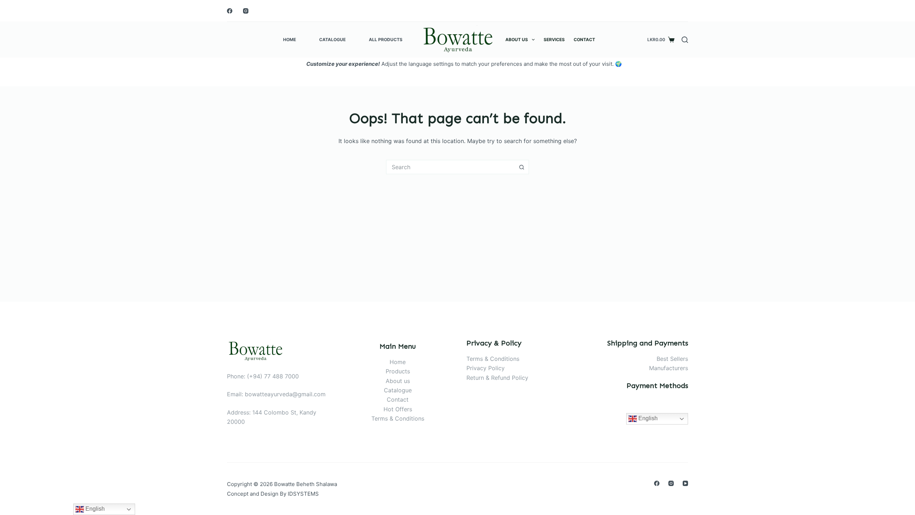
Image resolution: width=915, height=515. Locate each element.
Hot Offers (398, 409)
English (647, 418)
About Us (516, 39)
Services (554, 39)
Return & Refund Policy (497, 377)
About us (398, 380)
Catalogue (332, 39)
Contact (584, 39)
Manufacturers (668, 368)
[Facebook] (229, 11)
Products (398, 371)
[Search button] (522, 167)
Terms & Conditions (397, 418)
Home (289, 39)
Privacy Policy (485, 368)
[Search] (685, 39)
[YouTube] (685, 483)
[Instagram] (245, 11)
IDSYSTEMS (303, 493)
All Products (385, 39)
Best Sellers (672, 358)
